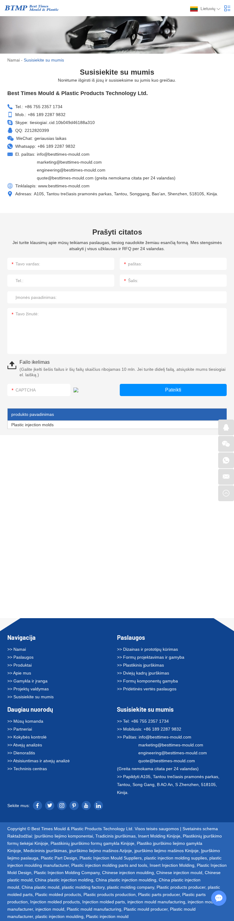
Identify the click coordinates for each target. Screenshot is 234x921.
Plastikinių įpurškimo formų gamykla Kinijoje (92, 843)
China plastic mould (40, 887)
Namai (13, 60)
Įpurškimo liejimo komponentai (63, 836)
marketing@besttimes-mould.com (69, 162)
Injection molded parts (103, 901)
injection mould (49, 909)
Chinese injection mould (179, 872)
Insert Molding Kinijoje (159, 836)
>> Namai (16, 649)
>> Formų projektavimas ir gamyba (150, 657)
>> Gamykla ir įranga (27, 680)
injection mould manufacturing (156, 901)
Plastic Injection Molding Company (67, 872)
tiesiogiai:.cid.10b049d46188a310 (62, 122)
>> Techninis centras (27, 768)
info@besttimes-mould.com (63, 154)
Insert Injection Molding (172, 865)
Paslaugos (131, 637)
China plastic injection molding (64, 879)
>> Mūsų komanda (25, 721)
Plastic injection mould (107, 916)
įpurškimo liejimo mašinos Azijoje (100, 850)
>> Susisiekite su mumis (30, 696)
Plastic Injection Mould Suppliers (111, 857)
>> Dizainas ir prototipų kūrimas (147, 649)
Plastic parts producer (159, 894)
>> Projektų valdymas (28, 688)
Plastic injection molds (32, 424)
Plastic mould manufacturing (94, 909)
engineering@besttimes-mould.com (71, 170)
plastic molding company (130, 887)
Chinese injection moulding (128, 872)
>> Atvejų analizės (24, 744)
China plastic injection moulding (126, 879)
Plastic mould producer (146, 909)
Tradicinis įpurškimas (115, 836)
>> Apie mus (19, 673)
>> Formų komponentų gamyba (147, 680)
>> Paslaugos (20, 657)
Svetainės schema (200, 828)
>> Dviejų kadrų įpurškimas (143, 673)
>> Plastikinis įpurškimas (140, 665)
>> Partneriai (19, 729)
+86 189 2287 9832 (56, 146)
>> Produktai (19, 665)
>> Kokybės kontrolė (27, 737)
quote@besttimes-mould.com (65, 177)
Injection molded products (55, 901)
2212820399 (37, 130)
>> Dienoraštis (21, 752)
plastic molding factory (83, 887)
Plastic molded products (58, 894)
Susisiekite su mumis (145, 709)
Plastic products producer (181, 887)
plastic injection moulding (59, 916)
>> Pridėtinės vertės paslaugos (146, 688)
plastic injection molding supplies (175, 857)
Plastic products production (109, 894)
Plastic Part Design (59, 857)
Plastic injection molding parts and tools (109, 865)
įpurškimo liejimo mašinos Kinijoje (166, 850)
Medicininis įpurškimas (45, 850)
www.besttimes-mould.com (64, 185)
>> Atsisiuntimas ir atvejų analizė (38, 760)
